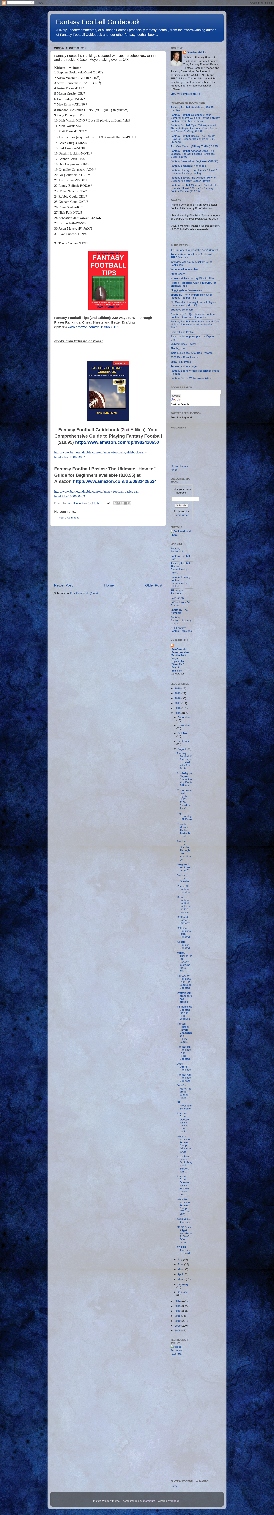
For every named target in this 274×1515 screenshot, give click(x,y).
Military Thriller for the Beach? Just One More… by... (184, 961)
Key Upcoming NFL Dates (184, 816)
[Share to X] (122, 503)
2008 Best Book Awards (185, 357)
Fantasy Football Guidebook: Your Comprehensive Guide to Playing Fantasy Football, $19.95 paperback (195, 117)
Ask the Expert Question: (184, 878)
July (180, 1259)
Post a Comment (69, 517)
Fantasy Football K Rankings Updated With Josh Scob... (184, 761)
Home (109, 585)
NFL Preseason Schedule (184, 1105)
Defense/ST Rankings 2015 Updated (184, 933)
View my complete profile (185, 93)
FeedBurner (181, 515)
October (182, 733)
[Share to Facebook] (125, 503)
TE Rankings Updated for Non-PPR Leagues (184, 1012)
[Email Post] (108, 503)
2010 (178, 1320)
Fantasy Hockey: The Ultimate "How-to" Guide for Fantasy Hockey (194, 172)
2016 (178, 708)
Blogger (175, 1501)
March (182, 1279)
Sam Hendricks (196, 52)
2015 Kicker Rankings (184, 1221)
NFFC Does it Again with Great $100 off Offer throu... (184, 1235)
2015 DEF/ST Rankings (184, 1066)
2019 (178, 693)
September (184, 741)
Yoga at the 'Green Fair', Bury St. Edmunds (177, 666)
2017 (178, 703)
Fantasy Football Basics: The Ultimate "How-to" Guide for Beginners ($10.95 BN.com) (193, 139)
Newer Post (63, 585)
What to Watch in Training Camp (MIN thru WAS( (184, 1144)
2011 (178, 1315)
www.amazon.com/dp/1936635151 (93, 327)
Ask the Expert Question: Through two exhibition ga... (184, 850)
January (182, 1292)
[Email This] (115, 503)
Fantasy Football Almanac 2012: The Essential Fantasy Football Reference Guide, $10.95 (193, 153)
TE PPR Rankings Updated (184, 1250)
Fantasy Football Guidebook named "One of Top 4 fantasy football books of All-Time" (195, 324)
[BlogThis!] (118, 503)
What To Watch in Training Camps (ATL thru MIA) (183, 1207)
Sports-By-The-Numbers (180, 611)
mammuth (149, 1501)
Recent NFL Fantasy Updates (184, 889)
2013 (178, 1306)
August (182, 749)
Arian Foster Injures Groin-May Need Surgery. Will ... (184, 1164)
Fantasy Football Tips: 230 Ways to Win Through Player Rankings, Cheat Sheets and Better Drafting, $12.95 (194, 128)
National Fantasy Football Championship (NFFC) (180, 582)
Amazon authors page (184, 366)
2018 (178, 698)
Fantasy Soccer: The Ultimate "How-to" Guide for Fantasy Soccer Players (194, 179)
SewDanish (177, 598)
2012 (178, 1311)
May (180, 1269)
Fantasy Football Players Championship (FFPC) (180, 568)
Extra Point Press (181, 361)
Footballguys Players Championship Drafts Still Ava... (184, 779)
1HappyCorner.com (182, 309)
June (181, 1264)
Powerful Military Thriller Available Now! (183, 830)
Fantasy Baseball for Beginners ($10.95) (194, 161)
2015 (178, 713)
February (183, 1284)
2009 (178, 1325)
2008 (178, 1330)
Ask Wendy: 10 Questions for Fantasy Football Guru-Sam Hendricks (193, 316)
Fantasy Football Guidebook (98, 22)
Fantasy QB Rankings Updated (184, 1077)
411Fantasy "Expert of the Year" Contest (194, 250)
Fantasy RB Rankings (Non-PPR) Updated (184, 1052)
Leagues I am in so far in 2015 (184, 867)
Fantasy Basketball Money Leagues (181, 620)
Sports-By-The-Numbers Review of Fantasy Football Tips (191, 296)
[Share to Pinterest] (129, 503)
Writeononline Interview (184, 269)
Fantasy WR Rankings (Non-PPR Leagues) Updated (184, 982)
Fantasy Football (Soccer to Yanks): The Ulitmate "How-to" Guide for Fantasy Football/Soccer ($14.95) (194, 188)
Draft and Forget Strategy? (184, 920)
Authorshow (178, 273)
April (181, 1274)
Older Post (153, 585)
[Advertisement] (108, 554)
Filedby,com (178, 348)
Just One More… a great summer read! (184, 1091)
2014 (178, 1301)
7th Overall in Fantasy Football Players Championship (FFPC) (193, 304)
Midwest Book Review (183, 344)
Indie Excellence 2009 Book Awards (191, 352)
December (184, 717)
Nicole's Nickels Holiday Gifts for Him (192, 278)
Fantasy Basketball (177, 550)
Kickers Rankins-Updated (183, 944)
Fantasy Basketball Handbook (188, 165)
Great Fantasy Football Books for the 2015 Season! (184, 905)
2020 (178, 688)
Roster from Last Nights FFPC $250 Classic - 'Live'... (184, 799)
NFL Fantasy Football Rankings (181, 629)
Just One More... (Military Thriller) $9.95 (194, 146)
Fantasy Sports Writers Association (191, 378)
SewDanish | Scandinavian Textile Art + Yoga (180, 654)
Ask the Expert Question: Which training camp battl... (184, 1122)
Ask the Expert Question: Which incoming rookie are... (184, 1185)
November (184, 725)
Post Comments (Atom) (84, 593)
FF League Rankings (177, 592)
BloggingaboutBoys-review (186, 290)
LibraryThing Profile (182, 332)
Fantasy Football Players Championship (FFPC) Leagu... (184, 1032)
